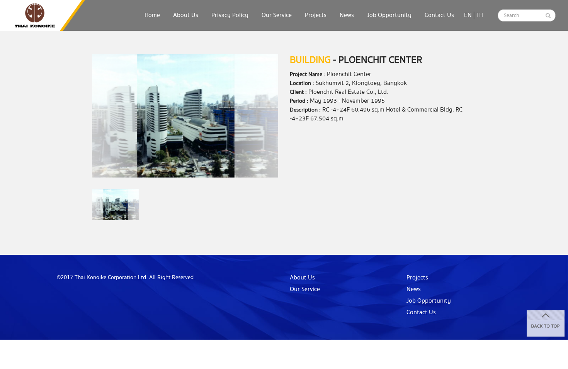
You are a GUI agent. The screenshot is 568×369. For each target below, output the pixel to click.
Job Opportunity (389, 15)
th (479, 15)
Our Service (277, 15)
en (468, 15)
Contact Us (439, 15)
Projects (316, 15)
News (347, 15)
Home (152, 15)
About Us (185, 15)
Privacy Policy (229, 15)
